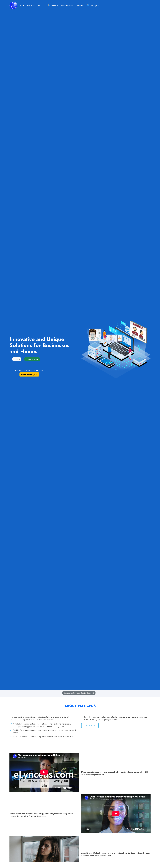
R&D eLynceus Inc (30, 5)
